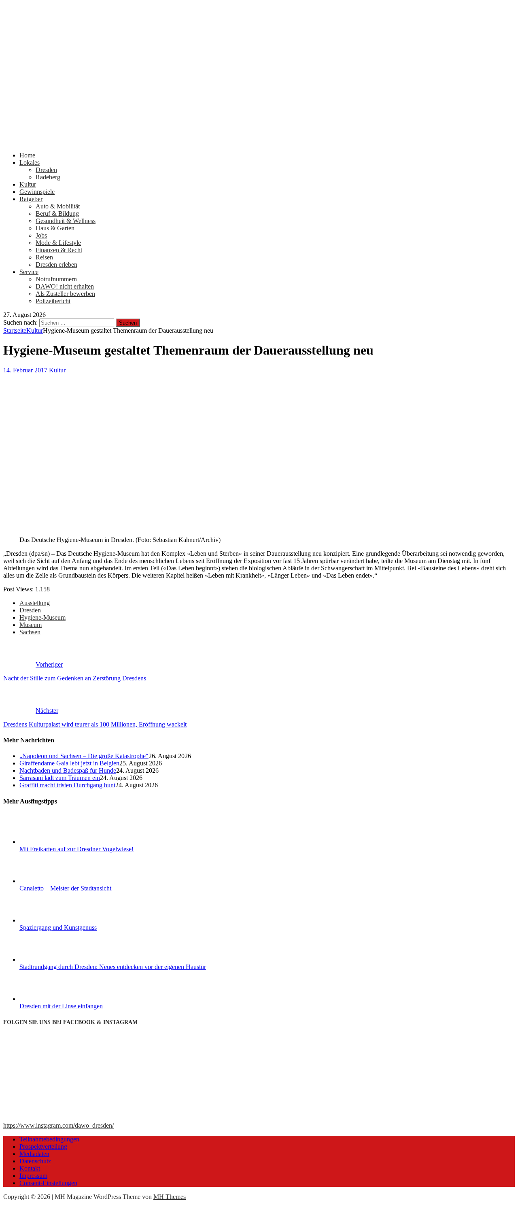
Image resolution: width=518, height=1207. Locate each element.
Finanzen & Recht (59, 249)
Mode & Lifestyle (58, 242)
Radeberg (48, 177)
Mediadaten (34, 1153)
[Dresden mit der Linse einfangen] (49, 998)
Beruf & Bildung (57, 213)
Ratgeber (30, 199)
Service (28, 271)
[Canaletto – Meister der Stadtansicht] (49, 881)
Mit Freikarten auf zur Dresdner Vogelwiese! (76, 849)
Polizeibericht (53, 301)
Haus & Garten (55, 228)
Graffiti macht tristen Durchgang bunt (67, 785)
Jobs (41, 235)
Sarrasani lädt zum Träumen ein (59, 777)
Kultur (27, 184)
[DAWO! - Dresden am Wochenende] (259, 141)
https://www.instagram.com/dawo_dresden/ (58, 1125)
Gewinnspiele (37, 191)
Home (27, 155)
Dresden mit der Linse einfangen (61, 1006)
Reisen (44, 257)
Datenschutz (35, 1161)
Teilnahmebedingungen (49, 1139)
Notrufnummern (56, 279)
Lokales (29, 162)
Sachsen (29, 632)
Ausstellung (34, 602)
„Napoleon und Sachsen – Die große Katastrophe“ (84, 755)
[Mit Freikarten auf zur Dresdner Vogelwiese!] (49, 841)
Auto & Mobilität (58, 206)
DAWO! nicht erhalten (65, 286)
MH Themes (169, 1196)
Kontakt (29, 1168)
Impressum (33, 1175)
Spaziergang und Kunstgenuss (58, 927)
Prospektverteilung (43, 1146)
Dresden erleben (56, 264)
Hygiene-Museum (42, 617)
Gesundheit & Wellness (66, 220)
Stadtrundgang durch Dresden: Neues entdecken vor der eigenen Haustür (112, 966)
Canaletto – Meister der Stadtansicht (65, 888)
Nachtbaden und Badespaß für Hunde (67, 770)
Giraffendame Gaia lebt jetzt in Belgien (69, 763)
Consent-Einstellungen (48, 1182)
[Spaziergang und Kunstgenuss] (49, 920)
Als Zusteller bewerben (65, 293)
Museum (30, 624)
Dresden (46, 169)
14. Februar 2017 (25, 370)
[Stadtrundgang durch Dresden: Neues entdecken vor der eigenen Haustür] (49, 959)
